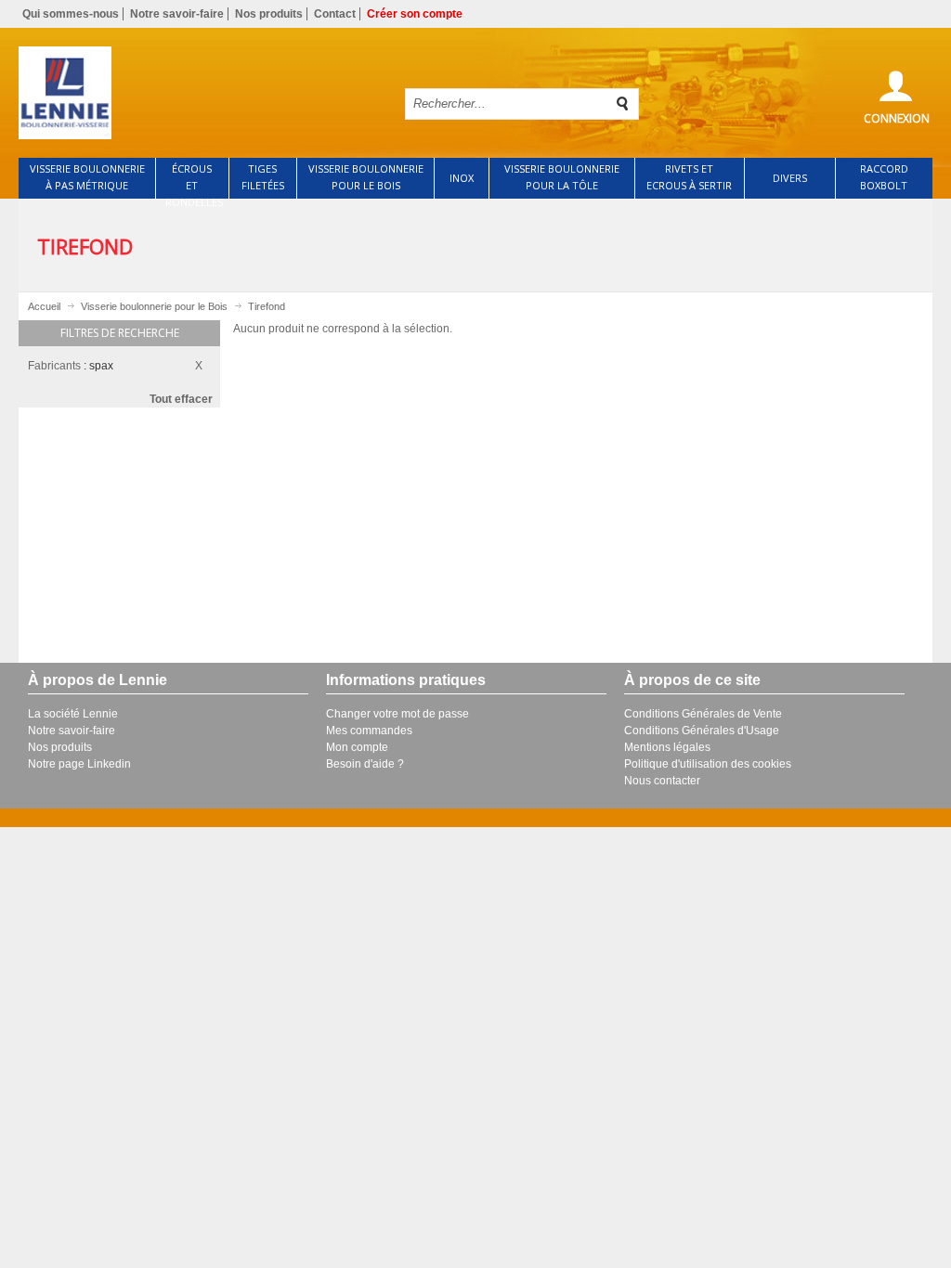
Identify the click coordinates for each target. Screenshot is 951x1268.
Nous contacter (662, 780)
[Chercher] (623, 104)
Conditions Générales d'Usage (701, 730)
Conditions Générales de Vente (703, 713)
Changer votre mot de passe (397, 713)
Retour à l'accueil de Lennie (200, 92)
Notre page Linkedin (79, 763)
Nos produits (269, 13)
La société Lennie (73, 713)
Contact (335, 13)
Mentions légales (667, 747)
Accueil (44, 306)
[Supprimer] (203, 363)
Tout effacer (181, 399)
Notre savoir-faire (177, 13)
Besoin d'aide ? (365, 763)
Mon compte (357, 747)
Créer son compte (414, 13)
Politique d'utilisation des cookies (707, 763)
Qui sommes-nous (70, 13)
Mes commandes (369, 730)
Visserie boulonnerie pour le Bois (154, 306)
